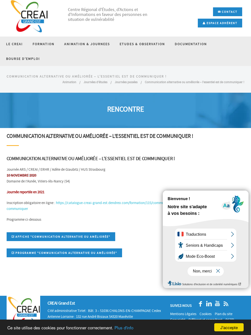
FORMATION (43, 44)
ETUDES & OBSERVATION (142, 44)
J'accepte (229, 327)
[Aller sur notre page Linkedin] (207, 304)
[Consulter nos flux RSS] (225, 304)
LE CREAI (14, 44)
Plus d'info (123, 327)
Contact (229, 12)
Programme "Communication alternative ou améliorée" (65, 253)
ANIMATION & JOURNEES (87, 44)
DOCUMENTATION (191, 44)
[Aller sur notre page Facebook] (199, 304)
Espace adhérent (221, 23)
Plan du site (223, 313)
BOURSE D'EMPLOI (23, 58)
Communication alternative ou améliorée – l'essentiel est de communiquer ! (194, 82)
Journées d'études (96, 82)
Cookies (206, 313)
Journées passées (126, 82)
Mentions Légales (183, 313)
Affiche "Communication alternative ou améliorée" (62, 237)
